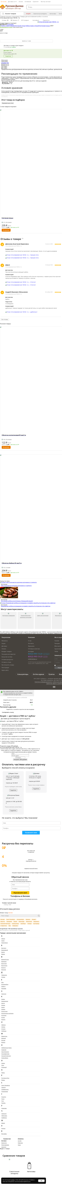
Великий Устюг (5, 959)
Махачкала (29, 921)
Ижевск (34, 919)
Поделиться (46, 20)
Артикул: (3, 24)
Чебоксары (4, 1115)
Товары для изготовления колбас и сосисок (34, 16)
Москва (2, 919)
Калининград (4, 1001)
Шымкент (3, 1147)
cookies (13, 1180)
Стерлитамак (4, 1091)
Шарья (3, 1123)
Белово (4, 1)
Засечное (3, 994)
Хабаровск (15, 925)
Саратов (3, 1087)
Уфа (10, 925)
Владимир (3, 961)
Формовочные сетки (7, 103)
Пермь (3, 1072)
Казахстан (7, 1139)
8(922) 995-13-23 (35, 653)
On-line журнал (38, 674)
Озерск (3, 1063)
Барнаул (28, 919)
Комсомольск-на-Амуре (7, 1013)
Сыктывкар (36, 923)
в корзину (10, 24)
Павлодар (20, 1143)
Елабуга (3, 986)
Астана (3, 1141)
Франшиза (31, 646)
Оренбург (23, 923)
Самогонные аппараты (40, 13)
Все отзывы (5, 319)
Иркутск (3, 921)
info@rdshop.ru (32, 659)
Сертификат (35, 20)
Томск (2, 1099)
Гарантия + (36, 1)
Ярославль (4, 1134)
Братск (3, 952)
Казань (3, 999)
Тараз (19, 1145)
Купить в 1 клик (26, 41)
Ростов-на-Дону (5, 1078)
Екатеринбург (20, 919)
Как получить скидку (8, 665)
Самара (29, 923)
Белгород (3, 948)
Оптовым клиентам (34, 649)
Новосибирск (4, 1058)
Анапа (2, 940)
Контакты (31, 643)
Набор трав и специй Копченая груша (38, 26)
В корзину (6, 230)
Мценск (3, 1042)
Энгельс (3, 1128)
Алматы (21, 1139)
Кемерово (9, 921)
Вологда (3, 967)
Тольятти (3, 1097)
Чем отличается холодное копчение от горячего (16, 585)
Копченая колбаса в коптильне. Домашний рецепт (17, 601)
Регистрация (5, 667)
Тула (2, 1101)
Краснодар (21, 921)
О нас (29, 641)
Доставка (4, 646)
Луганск (3, 1029)
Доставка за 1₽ (12, 1)
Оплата (21, 1)
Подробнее (8, 56)
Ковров (3, 1009)
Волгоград (4, 963)
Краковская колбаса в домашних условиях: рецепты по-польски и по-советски (25, 606)
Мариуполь (4, 1036)
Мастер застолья (45, 1)
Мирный (3, 1038)
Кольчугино (4, 1011)
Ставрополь (4, 925)
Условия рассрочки (7, 659)
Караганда (4, 1143)
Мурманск (36, 921)
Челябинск (4, 1117)
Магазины (5, 641)
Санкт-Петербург (10, 919)
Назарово (3, 1049)
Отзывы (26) (5, 63)
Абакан (3, 938)
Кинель (3, 1005)
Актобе (19, 1141)
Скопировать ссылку (8, 712)
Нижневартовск (5, 1054)
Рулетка (51, 674)
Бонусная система (7, 657)
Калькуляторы (22, 674)
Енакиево (3, 988)
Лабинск (3, 1025)
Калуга (3, 1003)
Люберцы (3, 1031)
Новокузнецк (15, 923)
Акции (28, 13)
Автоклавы (53, 13)
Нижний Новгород (5, 923)
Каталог (9, 16)
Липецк (3, 1027)
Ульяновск (4, 1108)
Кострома (3, 1015)
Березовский (4, 950)
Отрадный (4, 1067)
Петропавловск (5, 1145)
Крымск (3, 1019)
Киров (15, 921)
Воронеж (3, 969)
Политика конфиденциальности (43, 682)
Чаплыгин (3, 1113)
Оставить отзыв (6, 662)
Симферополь (5, 1089)
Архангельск (4, 942)
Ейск (2, 982)
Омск (2, 1065)
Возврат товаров (7, 651)
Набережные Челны (6, 1047)
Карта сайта (5, 670)
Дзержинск (4, 975)
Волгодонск (4, 965)
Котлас (3, 1017)
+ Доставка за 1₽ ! (14, 227)
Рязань (3, 1080)
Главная (2, 16)
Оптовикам (28, 1)
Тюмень (3, 1103)
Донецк (3, 977)
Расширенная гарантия (8, 654)
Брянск (3, 954)
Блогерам (31, 651)
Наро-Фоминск (5, 1052)
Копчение (16, 16)
